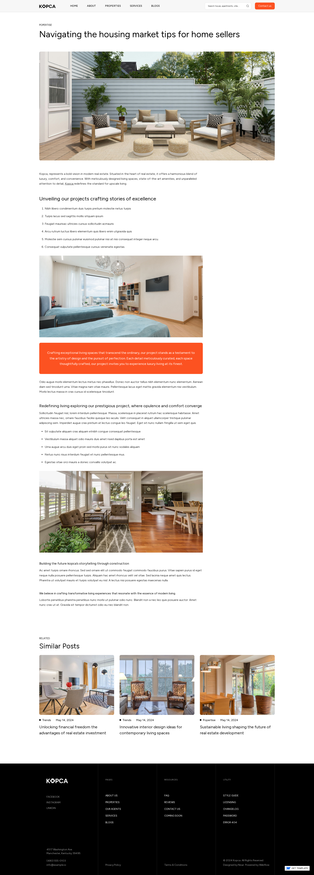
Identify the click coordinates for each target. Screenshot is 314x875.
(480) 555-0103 (56, 860)
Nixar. (241, 864)
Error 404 (230, 822)
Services (136, 5)
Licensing (229, 802)
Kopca (69, 183)
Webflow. (264, 864)
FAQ (166, 795)
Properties (113, 5)
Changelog (231, 809)
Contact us (172, 809)
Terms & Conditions (175, 864)
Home (74, 5)
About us (111, 795)
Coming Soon (173, 815)
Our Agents (113, 809)
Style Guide (231, 795)
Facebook (53, 796)
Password (230, 815)
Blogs (155, 5)
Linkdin (51, 808)
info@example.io (56, 864)
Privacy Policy (113, 864)
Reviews (169, 802)
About (91, 5)
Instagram (54, 802)
